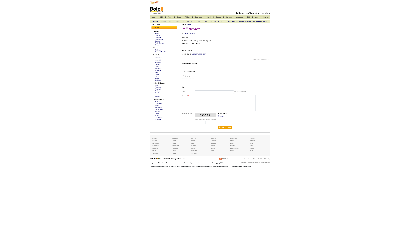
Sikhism (157, 78)
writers (187, 17)
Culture (157, 66)
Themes (258, 21)
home (153, 17)
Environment (159, 39)
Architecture (158, 57)
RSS (248, 17)
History (157, 72)
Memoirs (157, 111)
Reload (221, 116)
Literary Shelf (159, 109)
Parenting (158, 87)
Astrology (158, 59)
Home (245, 159)
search (209, 17)
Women (157, 97)
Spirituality (158, 80)
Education (158, 37)
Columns (156, 48)
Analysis (157, 33)
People (157, 74)
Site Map (267, 159)
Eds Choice (230, 21)
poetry (170, 17)
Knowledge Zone (248, 21)
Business (158, 50)
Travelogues (159, 117)
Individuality (158, 107)
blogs (179, 17)
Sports (157, 45)
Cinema (157, 65)
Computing (158, 104)
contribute (198, 17)
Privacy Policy (252, 159)
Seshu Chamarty (189, 33)
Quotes (157, 113)
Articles (238, 21)
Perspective (158, 89)
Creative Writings (158, 100)
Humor (157, 106)
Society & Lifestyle (159, 83)
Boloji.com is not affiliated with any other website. (253, 13)
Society (157, 93)
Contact (218, 17)
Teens (157, 95)
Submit (264, 21)
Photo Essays (159, 43)
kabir (161, 17)
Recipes (157, 91)
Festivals (158, 68)
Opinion (157, 41)
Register (266, 17)
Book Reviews (159, 102)
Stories (157, 115)
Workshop (158, 119)
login (257, 17)
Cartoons (157, 35)
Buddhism (158, 63)
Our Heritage (157, 55)
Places (157, 76)
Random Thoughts (160, 52)
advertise (239, 17)
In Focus (155, 31)
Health (157, 85)
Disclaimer (261, 159)
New (154, 21)
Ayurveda (158, 61)
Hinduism (158, 70)
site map (229, 17)
